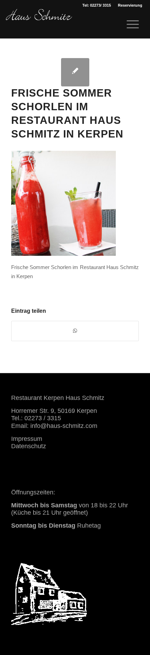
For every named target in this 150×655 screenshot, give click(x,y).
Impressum (26, 438)
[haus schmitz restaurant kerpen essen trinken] (39, 23)
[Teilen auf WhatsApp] (75, 330)
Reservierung (130, 5)
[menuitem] (130, 5)
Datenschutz (28, 446)
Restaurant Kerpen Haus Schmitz (57, 397)
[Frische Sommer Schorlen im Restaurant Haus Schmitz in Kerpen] (75, 72)
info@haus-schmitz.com (63, 425)
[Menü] (129, 24)
